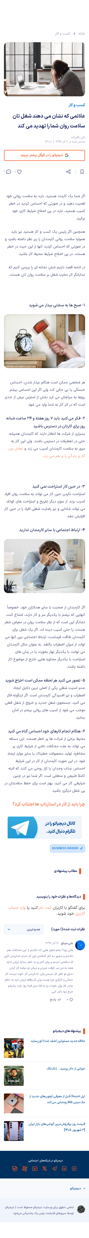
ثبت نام (45, 908)
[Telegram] (54, 1169)
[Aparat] (25, 1169)
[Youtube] (35, 1169)
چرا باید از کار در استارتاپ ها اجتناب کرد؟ (48, 804)
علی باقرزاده (78, 137)
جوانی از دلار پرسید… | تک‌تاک (65, 1068)
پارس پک (39, 1213)
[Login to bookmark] (82, 172)
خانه (82, 33)
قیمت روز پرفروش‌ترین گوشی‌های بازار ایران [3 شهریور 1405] (56, 1127)
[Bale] (15, 1169)
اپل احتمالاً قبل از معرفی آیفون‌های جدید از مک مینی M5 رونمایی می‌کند (57, 1099)
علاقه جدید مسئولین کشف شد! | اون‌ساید (58, 1041)
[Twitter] (44, 1169)
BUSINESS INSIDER (65, 848)
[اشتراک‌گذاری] (68, 172)
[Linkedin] (64, 1169)
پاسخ (53, 999)
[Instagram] (74, 1169)
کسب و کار (62, 33)
